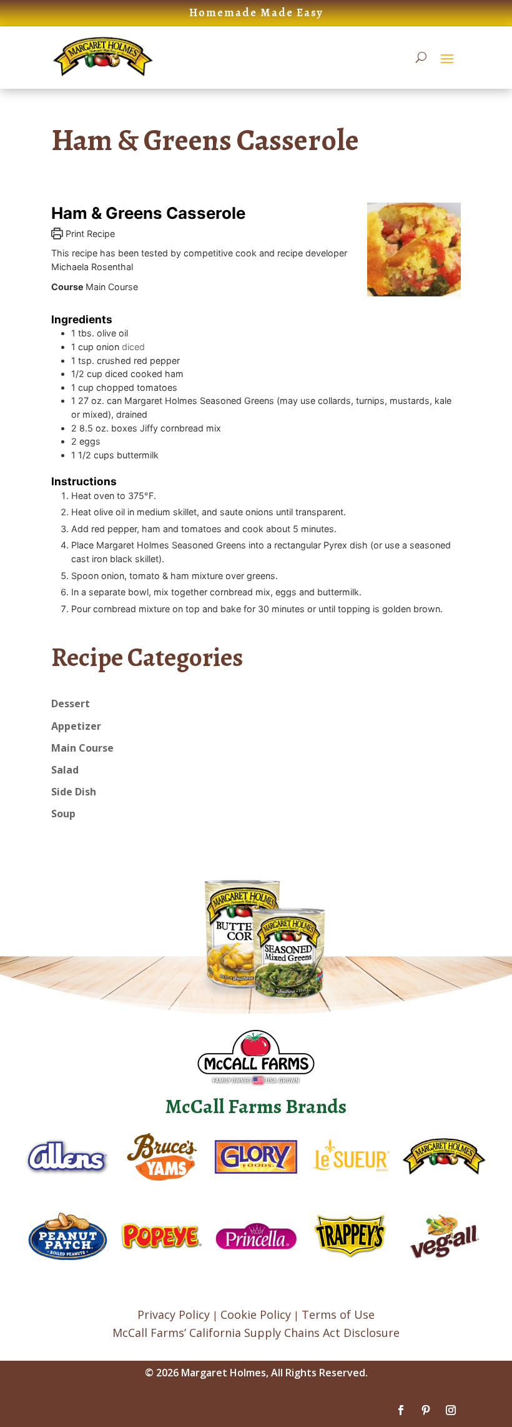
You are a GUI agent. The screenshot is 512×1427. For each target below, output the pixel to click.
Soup (63, 813)
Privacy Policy (173, 1314)
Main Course (82, 748)
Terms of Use (338, 1314)
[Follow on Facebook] (401, 1410)
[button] (447, 58)
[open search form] (421, 58)
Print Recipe (89, 233)
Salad (65, 770)
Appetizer (76, 726)
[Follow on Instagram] (451, 1410)
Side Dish (73, 792)
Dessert (70, 703)
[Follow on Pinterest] (426, 1410)
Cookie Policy (255, 1314)
